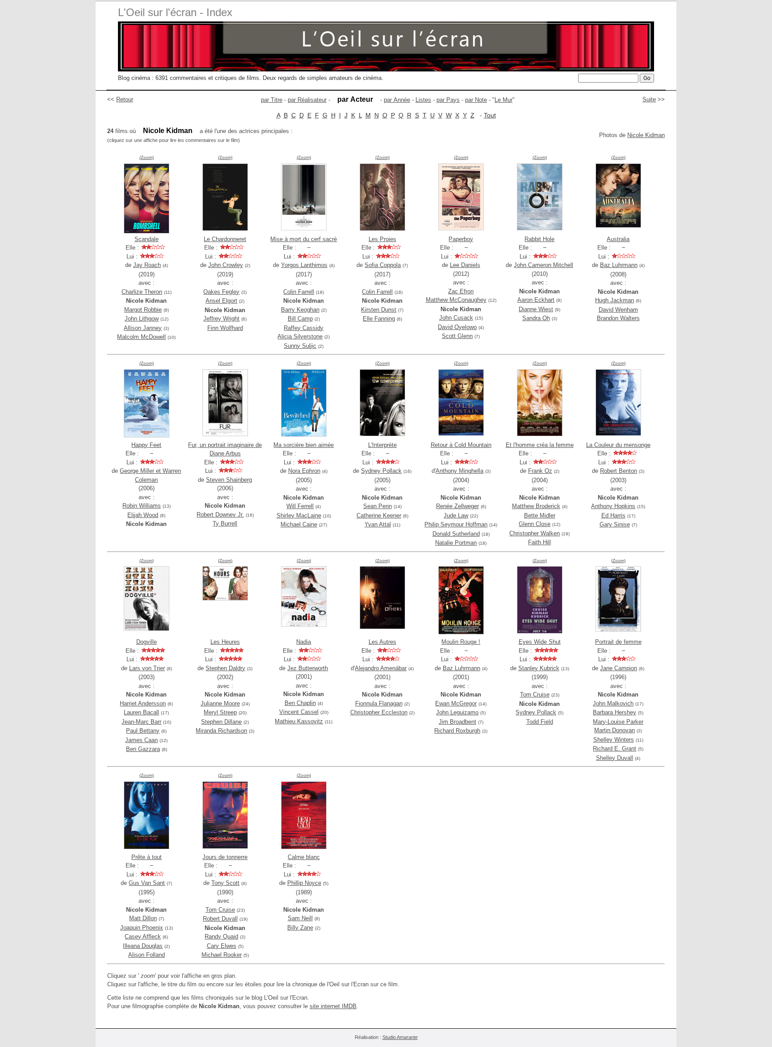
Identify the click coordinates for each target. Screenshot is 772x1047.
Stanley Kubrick (538, 668)
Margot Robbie (143, 309)
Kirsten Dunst (378, 309)
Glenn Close (534, 524)
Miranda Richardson (221, 730)
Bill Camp (300, 318)
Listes (423, 99)
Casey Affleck (143, 936)
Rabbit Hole (539, 239)
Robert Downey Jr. (220, 514)
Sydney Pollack (381, 470)
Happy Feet (146, 445)
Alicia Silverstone (300, 336)
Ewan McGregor (456, 703)
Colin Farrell (298, 291)
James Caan (141, 740)
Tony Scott (225, 883)
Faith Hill (539, 542)
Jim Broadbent (457, 721)
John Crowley (225, 265)
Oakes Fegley (221, 291)
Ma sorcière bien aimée (303, 445)
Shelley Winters (613, 739)
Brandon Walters (618, 318)
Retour (124, 99)
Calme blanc (304, 857)
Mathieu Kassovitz (299, 721)
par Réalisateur (307, 99)
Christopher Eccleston (378, 712)
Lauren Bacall (141, 712)
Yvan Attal (378, 524)
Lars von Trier (147, 668)
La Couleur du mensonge (618, 445)
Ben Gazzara (143, 749)
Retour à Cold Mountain (461, 445)
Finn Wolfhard (225, 328)
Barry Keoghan (300, 309)
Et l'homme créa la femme (540, 445)
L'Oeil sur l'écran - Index (175, 12)
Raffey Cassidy (303, 328)
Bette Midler (539, 515)
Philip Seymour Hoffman (455, 524)
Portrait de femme (618, 641)
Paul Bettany (142, 730)
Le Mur (503, 99)
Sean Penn (377, 506)
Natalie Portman (456, 542)
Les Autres (382, 641)
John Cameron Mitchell (543, 265)
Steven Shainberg (229, 479)
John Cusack (456, 317)
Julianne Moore (220, 703)
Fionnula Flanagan (379, 703)
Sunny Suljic (300, 345)
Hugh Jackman (614, 300)
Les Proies (382, 239)
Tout (490, 115)
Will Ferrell (300, 506)
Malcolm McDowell (141, 337)
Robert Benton (618, 470)
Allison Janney (143, 328)
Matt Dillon (143, 918)
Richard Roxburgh (457, 730)
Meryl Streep (220, 712)
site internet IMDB (333, 1006)
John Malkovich (613, 703)
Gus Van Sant (147, 883)
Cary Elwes (221, 946)
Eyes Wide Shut (540, 641)
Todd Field (539, 721)
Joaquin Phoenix (141, 927)
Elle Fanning (379, 318)
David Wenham (618, 309)
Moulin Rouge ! (460, 641)
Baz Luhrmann (619, 265)
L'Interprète (382, 445)
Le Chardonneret (225, 239)
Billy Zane (300, 927)
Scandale (146, 239)
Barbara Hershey (614, 712)
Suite (649, 99)
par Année (397, 99)
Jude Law (456, 515)
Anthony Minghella (459, 470)
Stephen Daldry (225, 668)
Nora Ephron (304, 470)
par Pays (448, 99)
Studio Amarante (400, 1037)
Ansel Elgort (221, 300)
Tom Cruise (535, 694)
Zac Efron (461, 291)
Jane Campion (618, 668)
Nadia (303, 641)
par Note (476, 99)
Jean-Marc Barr (141, 721)
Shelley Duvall (614, 758)
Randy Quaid (221, 936)
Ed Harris (613, 515)
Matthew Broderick (536, 506)
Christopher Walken (534, 533)
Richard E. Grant (614, 748)
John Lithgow (142, 318)
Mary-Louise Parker (618, 721)
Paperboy (461, 239)
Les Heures (225, 641)
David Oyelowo (457, 327)
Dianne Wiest (536, 309)
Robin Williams (141, 505)
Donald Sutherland (456, 533)
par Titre (271, 99)
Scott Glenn (457, 336)
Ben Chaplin (300, 703)
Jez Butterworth (307, 668)
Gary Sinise (615, 524)
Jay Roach (147, 265)
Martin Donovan (614, 730)
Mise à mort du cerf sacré (303, 239)
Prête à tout (146, 857)
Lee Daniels (465, 265)
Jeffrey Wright (221, 318)
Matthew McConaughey (456, 299)
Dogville (146, 641)
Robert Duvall (220, 918)
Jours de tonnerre (225, 857)
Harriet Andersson (143, 703)
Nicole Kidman (646, 135)
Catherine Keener (379, 515)
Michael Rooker (221, 954)
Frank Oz (540, 470)
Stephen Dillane (221, 721)
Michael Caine (299, 524)
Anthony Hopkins (613, 506)
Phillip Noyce (304, 883)
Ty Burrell (225, 523)
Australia (618, 239)
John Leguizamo (457, 712)
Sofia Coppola (383, 265)
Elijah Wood (142, 515)
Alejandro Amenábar (381, 668)
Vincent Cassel (299, 712)
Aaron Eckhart (535, 299)
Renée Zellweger (457, 506)
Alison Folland (146, 954)
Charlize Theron (142, 291)
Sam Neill (300, 918)
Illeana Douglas (143, 946)
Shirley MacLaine (299, 515)
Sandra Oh (536, 318)
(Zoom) (146, 157)
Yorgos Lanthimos (304, 265)
